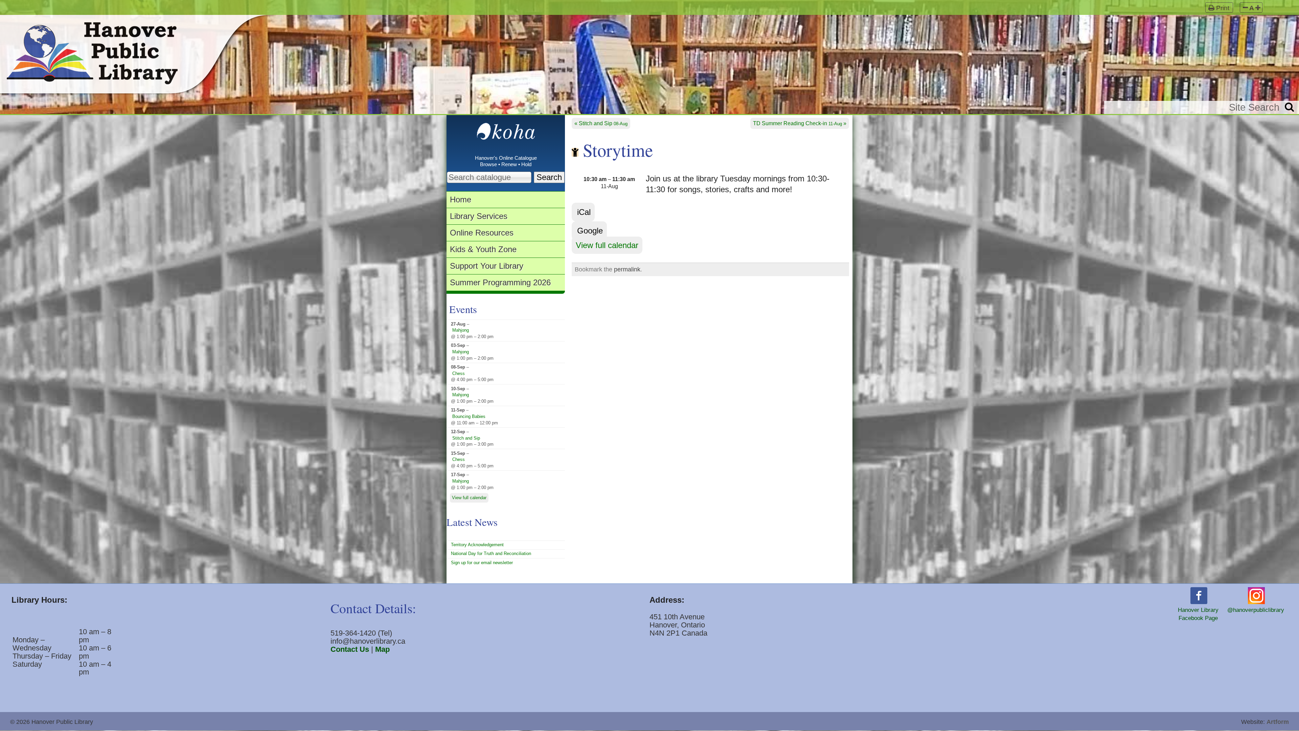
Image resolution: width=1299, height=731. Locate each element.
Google (590, 230)
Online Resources (482, 232)
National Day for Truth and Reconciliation (491, 553)
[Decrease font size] (1245, 8)
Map (382, 649)
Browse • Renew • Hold (505, 164)
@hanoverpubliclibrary (1255, 609)
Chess (458, 373)
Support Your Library (486, 265)
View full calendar (607, 245)
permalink (627, 269)
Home (460, 199)
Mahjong (460, 330)
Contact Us (350, 649)
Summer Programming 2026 (500, 282)
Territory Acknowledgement (477, 544)
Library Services (478, 216)
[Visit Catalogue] (505, 135)
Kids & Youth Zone (483, 249)
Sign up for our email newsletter (482, 562)
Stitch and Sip (603, 123)
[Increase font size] (1257, 8)
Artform (1278, 721)
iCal (584, 212)
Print (1222, 8)
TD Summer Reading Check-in (797, 123)
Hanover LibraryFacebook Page (1198, 613)
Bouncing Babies (468, 416)
